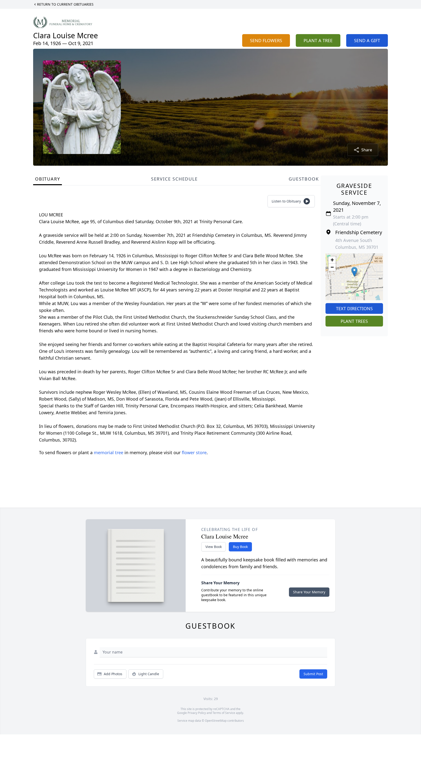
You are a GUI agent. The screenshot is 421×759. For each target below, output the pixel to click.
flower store (194, 452)
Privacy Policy (197, 713)
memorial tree (108, 452)
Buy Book (240, 546)
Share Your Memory (309, 592)
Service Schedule (174, 179)
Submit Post (313, 674)
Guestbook (304, 179)
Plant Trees (354, 321)
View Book (213, 546)
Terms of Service (223, 713)
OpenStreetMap (216, 721)
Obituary (47, 179)
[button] (354, 272)
